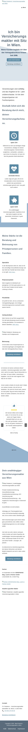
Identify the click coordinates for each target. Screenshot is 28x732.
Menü (24, 7)
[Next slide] (26, 425)
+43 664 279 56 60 (9, 710)
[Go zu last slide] (2, 425)
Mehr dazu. (12, 272)
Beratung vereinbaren (9, 715)
